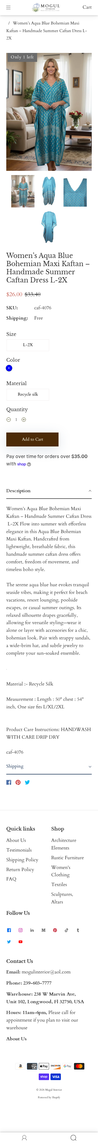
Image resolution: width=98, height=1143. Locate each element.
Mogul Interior (53, 1090)
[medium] (43, 930)
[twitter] (9, 941)
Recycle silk (28, 394)
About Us (16, 840)
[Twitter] (27, 782)
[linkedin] (32, 930)
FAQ (11, 879)
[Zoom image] (48, 113)
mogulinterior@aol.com (46, 972)
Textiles (59, 884)
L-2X (28, 345)
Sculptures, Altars (62, 898)
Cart (87, 7)
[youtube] (20, 941)
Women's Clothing (60, 871)
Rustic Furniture (67, 857)
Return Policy (20, 869)
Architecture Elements (63, 844)
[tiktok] (66, 930)
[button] (14, 113)
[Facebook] (8, 782)
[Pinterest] (18, 782)
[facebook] (9, 930)
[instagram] (20, 930)
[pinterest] (55, 930)
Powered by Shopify (49, 1097)
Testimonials (19, 850)
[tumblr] (78, 930)
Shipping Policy (22, 860)
